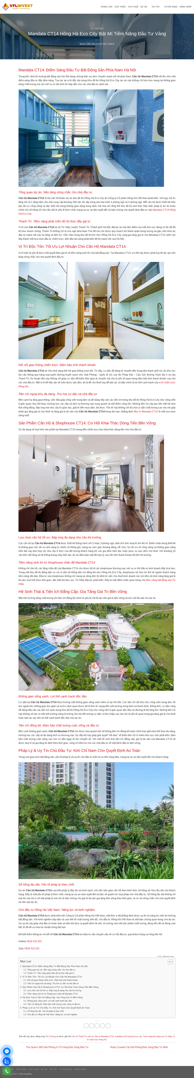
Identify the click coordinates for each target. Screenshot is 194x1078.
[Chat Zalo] (7, 1061)
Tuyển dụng (171, 7)
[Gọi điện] (7, 1071)
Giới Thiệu (120, 7)
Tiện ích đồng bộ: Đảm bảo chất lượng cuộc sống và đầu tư (53, 1004)
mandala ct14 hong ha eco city (128, 1036)
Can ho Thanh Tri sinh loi (83, 1036)
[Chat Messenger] (7, 1051)
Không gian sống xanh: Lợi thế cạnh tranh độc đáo (49, 1001)
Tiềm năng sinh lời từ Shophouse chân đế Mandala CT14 (52, 994)
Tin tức (156, 7)
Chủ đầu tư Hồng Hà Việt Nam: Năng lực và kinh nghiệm (52, 1014)
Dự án (143, 7)
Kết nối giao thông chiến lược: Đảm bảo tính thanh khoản (52, 980)
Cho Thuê (133, 7)
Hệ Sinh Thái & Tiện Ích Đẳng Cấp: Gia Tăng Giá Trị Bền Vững (52, 997)
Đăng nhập (186, 7)
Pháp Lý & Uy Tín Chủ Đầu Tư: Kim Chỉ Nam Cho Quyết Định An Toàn (56, 1008)
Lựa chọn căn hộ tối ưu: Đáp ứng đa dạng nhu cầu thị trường (54, 990)
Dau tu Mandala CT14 (104, 1036)
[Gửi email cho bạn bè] (97, 1025)
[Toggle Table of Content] (169, 961)
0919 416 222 (34, 941)
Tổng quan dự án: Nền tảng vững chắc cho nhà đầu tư (51, 970)
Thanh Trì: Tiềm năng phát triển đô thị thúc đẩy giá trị (50, 973)
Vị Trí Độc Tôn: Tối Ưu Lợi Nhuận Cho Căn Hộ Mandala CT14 (52, 976)
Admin (110, 44)
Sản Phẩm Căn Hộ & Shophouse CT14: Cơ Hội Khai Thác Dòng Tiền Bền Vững (60, 987)
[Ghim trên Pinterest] (102, 1025)
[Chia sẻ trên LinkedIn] (108, 1025)
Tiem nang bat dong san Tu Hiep (157, 1036)
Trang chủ (106, 7)
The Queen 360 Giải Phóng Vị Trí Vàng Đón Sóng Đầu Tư (57, 1047)
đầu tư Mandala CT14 (146, 411)
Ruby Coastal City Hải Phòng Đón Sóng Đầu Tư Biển (139, 1047)
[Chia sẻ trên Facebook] (86, 1025)
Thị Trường (97, 29)
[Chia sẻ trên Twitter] (91, 1025)
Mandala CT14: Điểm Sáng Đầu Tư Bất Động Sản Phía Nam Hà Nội (55, 966)
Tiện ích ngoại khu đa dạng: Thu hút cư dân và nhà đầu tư (53, 983)
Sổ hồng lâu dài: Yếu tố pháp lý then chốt (45, 1011)
